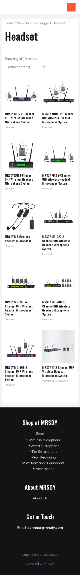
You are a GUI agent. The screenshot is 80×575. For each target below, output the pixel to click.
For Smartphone (45, 452)
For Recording (45, 457)
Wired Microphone (44, 446)
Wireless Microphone (44, 440)
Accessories (45, 469)
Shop (20, 23)
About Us (40, 498)
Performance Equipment (44, 463)
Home (9, 23)
